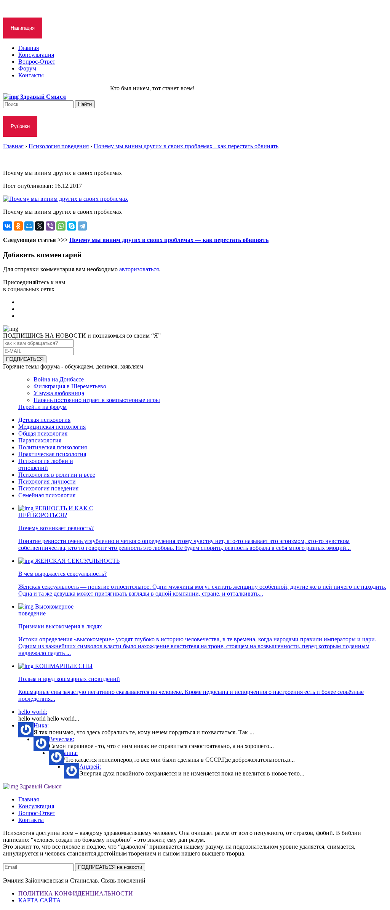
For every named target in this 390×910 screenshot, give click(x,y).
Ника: (41, 725)
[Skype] (71, 226)
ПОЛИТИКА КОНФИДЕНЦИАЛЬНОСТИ (75, 893)
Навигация (23, 28)
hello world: (32, 711)
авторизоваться (139, 269)
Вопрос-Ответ (36, 61)
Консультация (36, 54)
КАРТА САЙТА (39, 900)
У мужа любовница (59, 393)
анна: (71, 753)
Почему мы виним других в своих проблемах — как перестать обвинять (169, 240)
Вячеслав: (61, 739)
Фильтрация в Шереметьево (70, 386)
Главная (28, 48)
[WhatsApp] (61, 226)
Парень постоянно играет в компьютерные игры (97, 400)
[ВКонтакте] (7, 226)
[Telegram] (82, 226)
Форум (27, 68)
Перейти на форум (42, 407)
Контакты (31, 75)
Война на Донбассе (59, 379)
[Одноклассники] (18, 226)
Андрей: (90, 766)
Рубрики (20, 126)
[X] (39, 226)
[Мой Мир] (29, 226)
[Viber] (50, 226)
